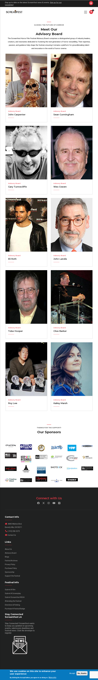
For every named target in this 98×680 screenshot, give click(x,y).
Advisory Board (10, 553)
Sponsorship (9, 572)
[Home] (14, 12)
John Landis (60, 259)
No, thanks (82, 673)
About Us (8, 549)
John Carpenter (16, 114)
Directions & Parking (12, 605)
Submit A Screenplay (13, 593)
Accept (72, 673)
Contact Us (12, 535)
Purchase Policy (11, 568)
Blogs (7, 557)
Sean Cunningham (63, 114)
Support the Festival (12, 576)
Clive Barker (60, 331)
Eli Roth (12, 259)
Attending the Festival (13, 601)
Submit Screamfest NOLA (14, 597)
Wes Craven (60, 186)
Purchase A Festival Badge (15, 609)
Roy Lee (12, 403)
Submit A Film (10, 590)
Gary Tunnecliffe (17, 186)
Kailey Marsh (60, 403)
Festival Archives (11, 561)
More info (52, 677)
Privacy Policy (10, 564)
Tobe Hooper (15, 331)
